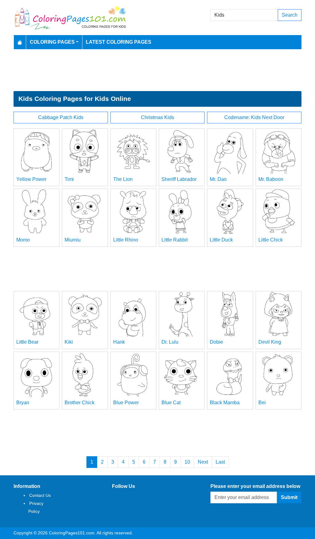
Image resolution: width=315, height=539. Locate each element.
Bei (262, 402)
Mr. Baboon (270, 179)
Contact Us (40, 495)
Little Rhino (125, 239)
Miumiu (73, 239)
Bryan (22, 402)
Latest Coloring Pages (118, 42)
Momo (23, 239)
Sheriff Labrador (179, 179)
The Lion (123, 179)
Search (289, 15)
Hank (119, 342)
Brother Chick (79, 402)
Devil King (269, 342)
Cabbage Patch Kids (60, 117)
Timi (69, 179)
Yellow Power (31, 179)
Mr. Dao (218, 179)
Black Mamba (225, 402)
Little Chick (270, 239)
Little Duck (221, 239)
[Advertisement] (157, 70)
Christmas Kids (157, 117)
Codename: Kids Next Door (254, 117)
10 (187, 462)
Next (203, 462)
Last (220, 462)
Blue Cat (171, 402)
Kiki (69, 342)
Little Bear (27, 342)
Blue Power (126, 402)
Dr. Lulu (169, 342)
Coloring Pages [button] (52, 42)
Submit (289, 497)
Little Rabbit (174, 239)
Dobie (216, 342)
